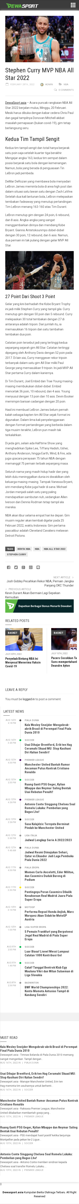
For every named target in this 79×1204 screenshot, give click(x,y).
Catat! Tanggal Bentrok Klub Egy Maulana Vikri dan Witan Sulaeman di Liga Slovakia (49, 971)
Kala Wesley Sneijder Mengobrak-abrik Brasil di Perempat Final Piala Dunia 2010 (48, 728)
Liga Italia (31, 835)
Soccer (29, 740)
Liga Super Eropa (35, 927)
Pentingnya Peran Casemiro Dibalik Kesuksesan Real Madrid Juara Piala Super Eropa (48, 895)
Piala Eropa (32, 867)
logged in (29, 699)
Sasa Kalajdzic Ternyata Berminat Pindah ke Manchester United (47, 826)
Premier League (34, 760)
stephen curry (16, 554)
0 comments (66, 90)
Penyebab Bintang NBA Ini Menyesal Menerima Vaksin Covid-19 (23, 662)
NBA (66, 84)
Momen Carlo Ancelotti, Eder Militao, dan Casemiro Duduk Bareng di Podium (49, 876)
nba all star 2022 (54, 549)
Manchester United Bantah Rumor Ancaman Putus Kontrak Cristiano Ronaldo (47, 768)
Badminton (32, 982)
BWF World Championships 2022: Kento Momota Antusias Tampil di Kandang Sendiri (47, 991)
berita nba (23, 549)
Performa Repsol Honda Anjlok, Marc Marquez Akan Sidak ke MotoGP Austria (49, 915)
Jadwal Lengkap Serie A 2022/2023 (48, 840)
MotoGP (30, 907)
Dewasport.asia (13, 1192)
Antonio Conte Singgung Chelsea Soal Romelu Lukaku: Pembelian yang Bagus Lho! (50, 808)
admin (49, 84)
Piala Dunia (32, 720)
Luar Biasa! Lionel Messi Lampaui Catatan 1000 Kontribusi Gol (47, 953)
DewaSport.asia (15, 102)
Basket (12, 632)
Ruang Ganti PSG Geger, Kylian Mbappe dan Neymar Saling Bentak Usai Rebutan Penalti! (48, 788)
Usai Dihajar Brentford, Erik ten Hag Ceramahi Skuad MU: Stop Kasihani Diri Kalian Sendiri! (48, 748)
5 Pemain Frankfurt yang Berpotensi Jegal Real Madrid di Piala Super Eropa (49, 935)
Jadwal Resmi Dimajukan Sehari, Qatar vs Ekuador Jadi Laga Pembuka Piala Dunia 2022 (49, 856)
